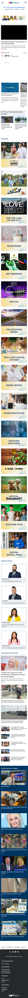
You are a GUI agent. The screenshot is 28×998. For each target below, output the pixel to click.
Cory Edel (4, 601)
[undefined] (10, 93)
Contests (22, 9)
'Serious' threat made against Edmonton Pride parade (13, 850)
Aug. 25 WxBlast (5, 786)
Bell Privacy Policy (6, 969)
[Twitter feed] (10, 952)
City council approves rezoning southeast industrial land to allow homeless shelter (12, 721)
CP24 (3, 978)
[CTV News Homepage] (14, 3)
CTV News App (16, 947)
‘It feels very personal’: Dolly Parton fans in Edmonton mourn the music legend (13, 674)
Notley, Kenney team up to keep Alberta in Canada (12, 872)
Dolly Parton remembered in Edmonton (11, 829)
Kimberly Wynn (6, 622)
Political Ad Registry (6, 972)
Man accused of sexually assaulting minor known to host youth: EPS (18, 743)
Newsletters (9, 947)
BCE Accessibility (5, 963)
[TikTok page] (12, 952)
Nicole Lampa (6, 645)
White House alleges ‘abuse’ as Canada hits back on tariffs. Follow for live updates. (18, 758)
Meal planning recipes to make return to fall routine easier (6, 126)
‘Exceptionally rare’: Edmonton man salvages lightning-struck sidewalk (18, 736)
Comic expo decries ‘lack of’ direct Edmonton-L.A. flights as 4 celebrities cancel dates (18, 728)
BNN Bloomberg (5, 980)
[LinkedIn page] (18, 952)
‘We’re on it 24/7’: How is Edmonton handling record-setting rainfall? (21, 126)
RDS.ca (3, 990)
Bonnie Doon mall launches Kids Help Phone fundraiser (13, 915)
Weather (17, 9)
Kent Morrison (6, 579)
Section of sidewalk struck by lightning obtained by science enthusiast (14, 807)
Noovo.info (4, 987)
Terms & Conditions (6, 971)
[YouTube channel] (15, 952)
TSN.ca (3, 981)
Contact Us (23, 947)
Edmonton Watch (9, 9)
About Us (4, 947)
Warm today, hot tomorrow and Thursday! (12, 936)
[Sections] (2, 2)
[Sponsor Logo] (14, 18)
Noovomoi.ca (4, 989)
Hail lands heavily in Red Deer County (11, 894)
